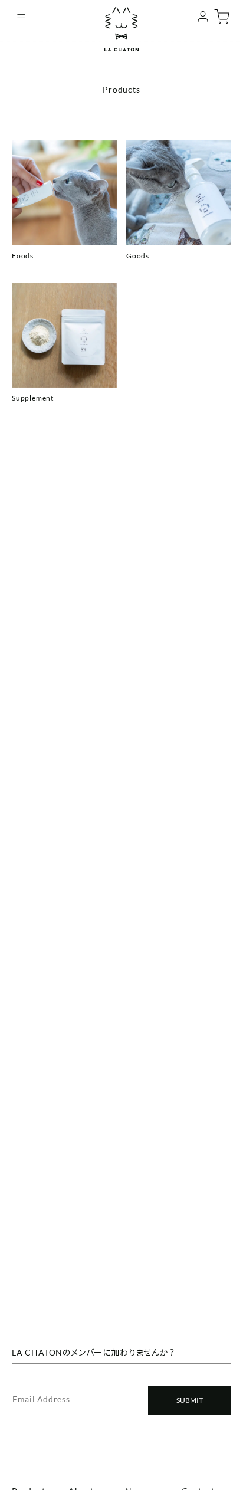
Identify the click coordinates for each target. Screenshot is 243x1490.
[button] (21, 16)
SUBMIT (189, 1400)
